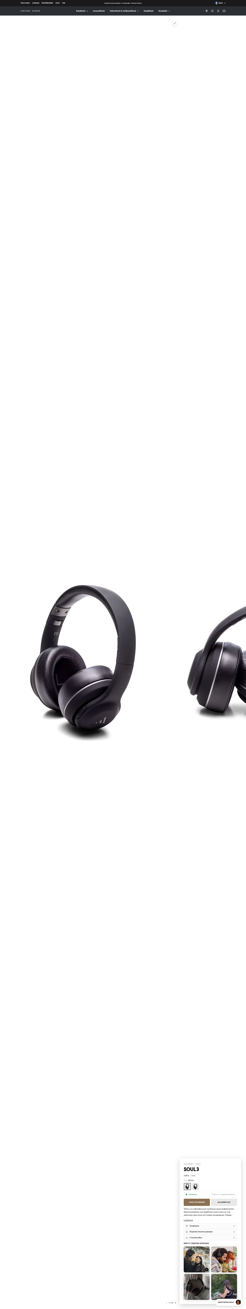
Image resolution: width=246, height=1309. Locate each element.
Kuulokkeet (148, 11)
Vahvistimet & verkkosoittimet (123, 11)
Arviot (57, 3)
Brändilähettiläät (47, 3)
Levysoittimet (99, 11)
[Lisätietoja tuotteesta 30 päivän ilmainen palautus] (234, 1231)
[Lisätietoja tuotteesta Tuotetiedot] (234, 1225)
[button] (188, 1220)
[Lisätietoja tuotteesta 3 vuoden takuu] (234, 1237)
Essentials (162, 11)
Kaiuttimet (80, 11)
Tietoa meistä (25, 3)
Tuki (63, 3)
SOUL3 (198, 1164)
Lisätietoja (35, 3)
